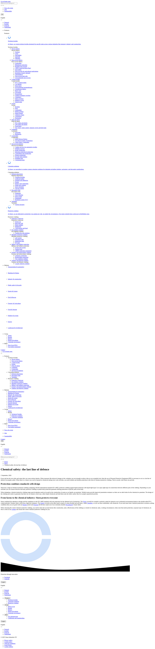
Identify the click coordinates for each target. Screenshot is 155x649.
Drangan (35, 505)
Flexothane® (69, 505)
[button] (8, 646)
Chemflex (90, 503)
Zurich (42, 503)
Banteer (25, 505)
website (14, 509)
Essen (84, 501)
